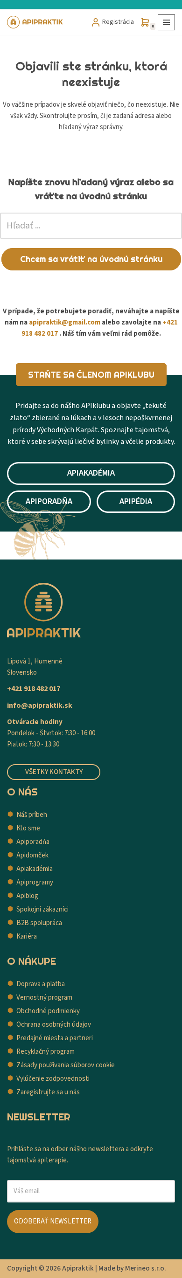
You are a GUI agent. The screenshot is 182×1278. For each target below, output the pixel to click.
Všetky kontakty (54, 772)
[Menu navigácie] (166, 22)
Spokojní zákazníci (42, 909)
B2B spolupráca (39, 923)
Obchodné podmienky (48, 1011)
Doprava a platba (40, 984)
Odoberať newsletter (52, 1221)
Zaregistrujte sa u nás (48, 1092)
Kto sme (28, 828)
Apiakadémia (34, 869)
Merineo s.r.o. (145, 1268)
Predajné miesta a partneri (54, 1038)
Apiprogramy (34, 882)
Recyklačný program (45, 1052)
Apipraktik (78, 1268)
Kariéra (26, 936)
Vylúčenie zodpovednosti (53, 1079)
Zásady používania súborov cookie (65, 1065)
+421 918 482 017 (33, 689)
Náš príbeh (31, 815)
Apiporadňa (32, 842)
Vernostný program (44, 997)
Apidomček (32, 855)
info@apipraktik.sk (39, 705)
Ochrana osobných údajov (53, 1024)
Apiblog (27, 896)
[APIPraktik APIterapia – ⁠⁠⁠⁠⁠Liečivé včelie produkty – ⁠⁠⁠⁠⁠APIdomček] (35, 22)
